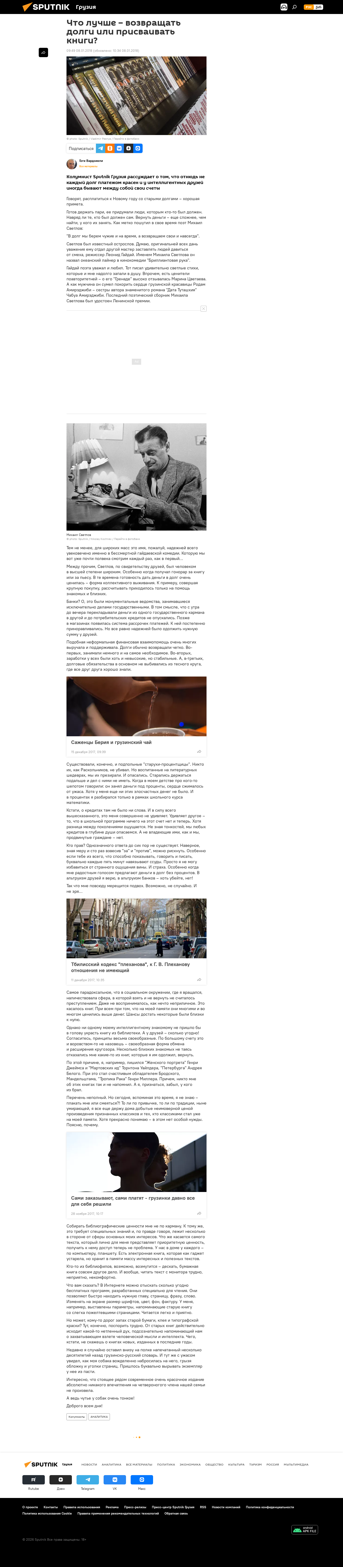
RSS (203, 1507)
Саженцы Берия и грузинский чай (111, 742)
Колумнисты (77, 1416)
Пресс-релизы (135, 1507)
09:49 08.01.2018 (79, 51)
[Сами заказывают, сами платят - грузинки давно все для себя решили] (136, 1162)
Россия (272, 1464)
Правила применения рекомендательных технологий (118, 1513)
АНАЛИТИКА (99, 1416)
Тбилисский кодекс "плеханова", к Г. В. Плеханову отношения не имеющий (130, 967)
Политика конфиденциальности (270, 1507)
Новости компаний (226, 1507)
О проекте (30, 1507)
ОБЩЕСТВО (214, 1464)
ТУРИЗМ (255, 1464)
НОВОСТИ (89, 1464)
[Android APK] (305, 1530)
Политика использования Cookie (47, 1513)
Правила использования (81, 1507)
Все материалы (88, 166)
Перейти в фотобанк (126, 138)
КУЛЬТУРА (236, 1464)
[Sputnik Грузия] (48, 13)
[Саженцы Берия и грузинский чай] (136, 706)
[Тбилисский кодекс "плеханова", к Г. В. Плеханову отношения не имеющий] (136, 928)
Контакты (51, 1507)
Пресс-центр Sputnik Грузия (173, 1507)
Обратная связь (176, 1513)
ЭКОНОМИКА (190, 1464)
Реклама (112, 1507)
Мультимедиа (296, 1464)
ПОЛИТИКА (166, 1464)
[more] (199, 751)
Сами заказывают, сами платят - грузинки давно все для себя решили (133, 1201)
